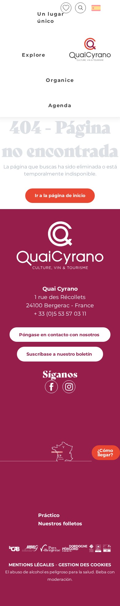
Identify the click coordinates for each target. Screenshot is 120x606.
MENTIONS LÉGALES (31, 565)
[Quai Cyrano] (90, 49)
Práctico (48, 515)
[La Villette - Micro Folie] (107, 548)
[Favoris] (67, 7)
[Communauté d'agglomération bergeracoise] (14, 548)
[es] (96, 8)
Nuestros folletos (60, 524)
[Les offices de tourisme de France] (91, 548)
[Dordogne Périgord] (74, 548)
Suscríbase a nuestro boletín (59, 354)
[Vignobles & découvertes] (98, 548)
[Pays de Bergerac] (50, 548)
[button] (80, 8)
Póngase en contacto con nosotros (59, 334)
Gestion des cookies (84, 565)
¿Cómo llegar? (105, 453)
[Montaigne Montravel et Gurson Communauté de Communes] (30, 548)
